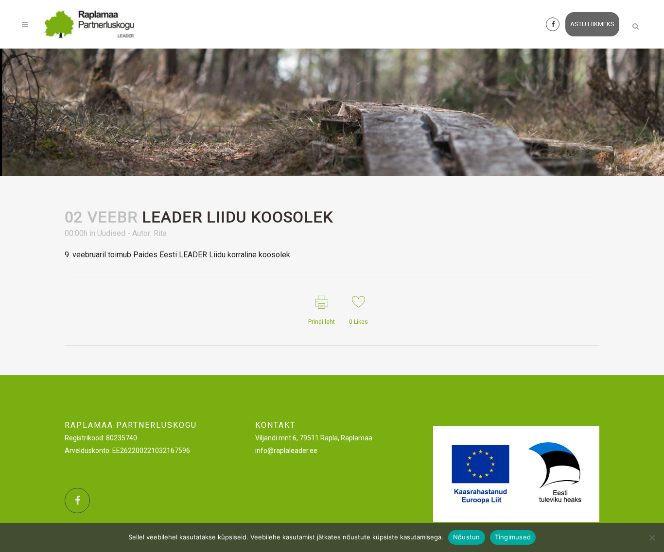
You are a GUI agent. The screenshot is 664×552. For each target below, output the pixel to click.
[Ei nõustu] (652, 537)
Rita (160, 233)
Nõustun (466, 537)
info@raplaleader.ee (286, 450)
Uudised (111, 233)
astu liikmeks (592, 24)
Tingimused (513, 537)
